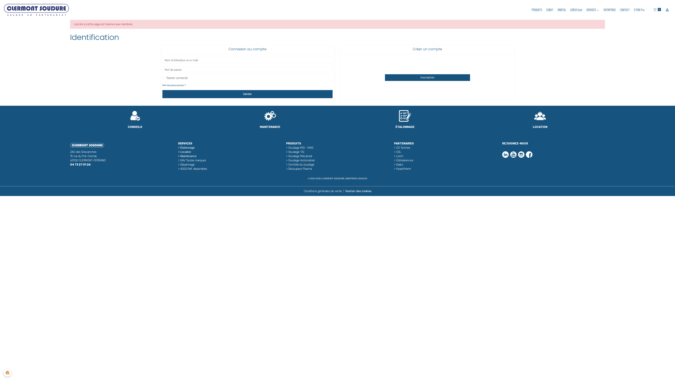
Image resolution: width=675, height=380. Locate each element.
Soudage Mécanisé (300, 156)
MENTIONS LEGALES (356, 178)
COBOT (549, 10)
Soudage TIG (296, 152)
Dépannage (187, 164)
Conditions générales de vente (323, 191)
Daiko (399, 164)
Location (185, 151)
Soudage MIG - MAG (300, 147)
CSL (398, 152)
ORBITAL (562, 10)
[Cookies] (7, 373)
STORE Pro (639, 10)
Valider (247, 94)
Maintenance (188, 156)
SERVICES (591, 10)
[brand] (37, 10)
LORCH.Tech (576, 10)
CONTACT (625, 10)
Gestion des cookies (358, 191)
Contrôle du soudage (301, 164)
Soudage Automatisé (301, 160)
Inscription (427, 77)
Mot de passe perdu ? (174, 85)
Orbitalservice (404, 160)
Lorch (399, 156)
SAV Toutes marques (193, 160)
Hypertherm (403, 168)
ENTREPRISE (610, 10)
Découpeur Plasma (300, 168)
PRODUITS (537, 10)
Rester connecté (177, 78)
